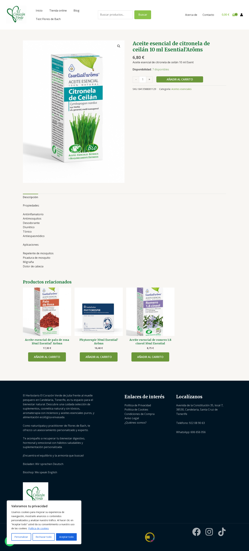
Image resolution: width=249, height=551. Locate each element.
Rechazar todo (44, 536)
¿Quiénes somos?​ (135, 422)
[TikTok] (222, 532)
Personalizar (21, 536)
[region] (44, 522)
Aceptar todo (66, 536)
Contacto (208, 15)
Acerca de (191, 15)
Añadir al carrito (180, 79)
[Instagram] (209, 532)
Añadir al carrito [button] (47, 357)
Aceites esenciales (181, 89)
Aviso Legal (131, 418)
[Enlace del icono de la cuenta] (241, 14)
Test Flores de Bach (48, 19)
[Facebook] (196, 532)
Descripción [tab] (30, 197)
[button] (119, 46)
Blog (76, 10)
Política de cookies (38, 528)
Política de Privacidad (137, 405)
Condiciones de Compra (139, 414)
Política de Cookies (136, 409)
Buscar (142, 14)
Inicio (39, 10)
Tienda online (58, 10)
